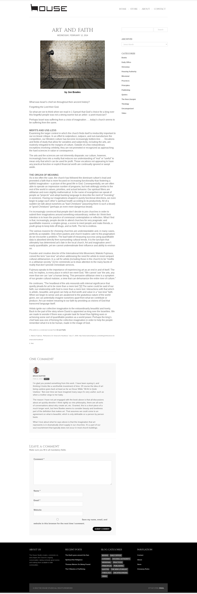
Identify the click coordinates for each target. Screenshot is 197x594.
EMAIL (161, 588)
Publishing (126, 90)
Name (37, 491)
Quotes (124, 95)
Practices (126, 81)
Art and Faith (72, 30)
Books (124, 58)
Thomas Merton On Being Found (77, 564)
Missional (125, 76)
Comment (39, 459)
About (146, 9)
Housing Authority (129, 72)
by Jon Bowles (72, 92)
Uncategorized (128, 109)
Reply (46, 379)
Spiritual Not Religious (73, 560)
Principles (126, 85)
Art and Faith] (61, 330)
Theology (125, 104)
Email (37, 500)
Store (134, 9)
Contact (160, 9)
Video (124, 113)
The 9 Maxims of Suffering (75, 569)
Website (38, 510)
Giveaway (126, 67)
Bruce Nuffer (39, 376)
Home (122, 9)
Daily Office (126, 62)
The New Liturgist (129, 99)
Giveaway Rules (143, 569)
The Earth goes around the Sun (77, 555)
